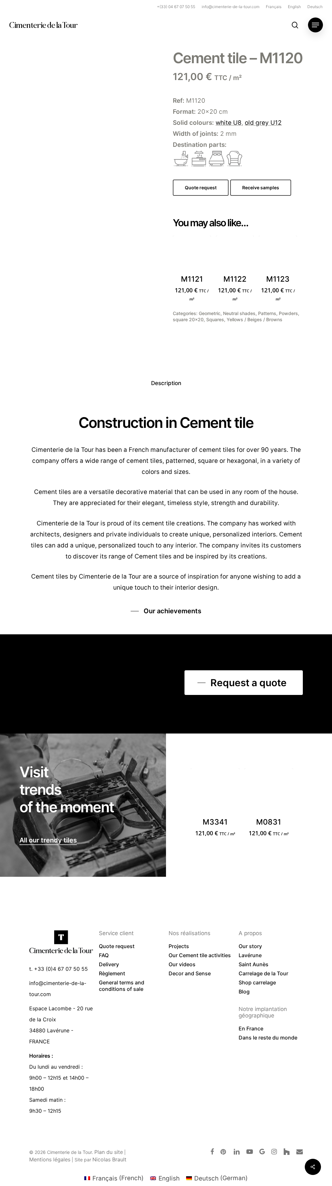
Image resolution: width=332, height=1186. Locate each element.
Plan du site (108, 1152)
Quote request (117, 946)
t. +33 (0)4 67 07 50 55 (58, 969)
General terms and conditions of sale (121, 985)
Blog (244, 991)
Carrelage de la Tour (263, 973)
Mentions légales (49, 1159)
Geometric (209, 313)
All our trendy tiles (48, 840)
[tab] (166, 383)
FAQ (104, 955)
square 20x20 (188, 319)
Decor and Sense (190, 973)
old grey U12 (263, 122)
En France (251, 1028)
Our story (250, 946)
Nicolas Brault (109, 1159)
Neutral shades (239, 313)
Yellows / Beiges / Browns (254, 319)
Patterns (267, 313)
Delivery (109, 964)
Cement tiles (49, 576)
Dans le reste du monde (268, 1037)
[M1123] (278, 255)
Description (166, 383)
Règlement (112, 973)
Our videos (182, 964)
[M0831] (268, 792)
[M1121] (192, 255)
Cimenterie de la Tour (43, 25)
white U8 (229, 122)
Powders (288, 313)
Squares (215, 319)
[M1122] (235, 255)
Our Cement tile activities (200, 955)
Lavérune (250, 955)
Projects (179, 946)
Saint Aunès (253, 964)
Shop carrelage (257, 982)
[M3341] (215, 792)
